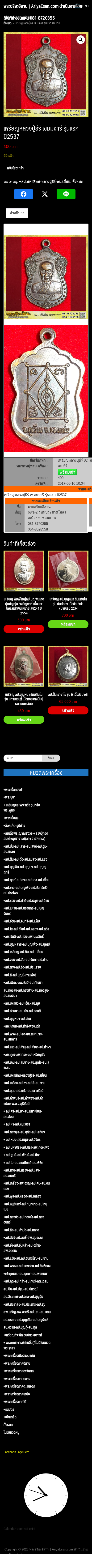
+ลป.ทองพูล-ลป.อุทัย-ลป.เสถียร (24, 1132)
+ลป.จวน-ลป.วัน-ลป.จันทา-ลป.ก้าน (26, 959)
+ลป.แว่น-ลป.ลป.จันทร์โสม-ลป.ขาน (26, 1258)
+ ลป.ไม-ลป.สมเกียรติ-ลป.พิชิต (23, 1162)
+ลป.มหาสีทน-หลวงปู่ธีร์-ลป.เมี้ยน (44, 181)
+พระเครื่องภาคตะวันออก (19, 1386)
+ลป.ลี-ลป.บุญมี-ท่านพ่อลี (20, 975)
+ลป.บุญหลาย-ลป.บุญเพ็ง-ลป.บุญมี (27, 944)
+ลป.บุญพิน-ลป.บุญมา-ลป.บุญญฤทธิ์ (25, 869)
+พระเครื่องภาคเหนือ (17, 1394)
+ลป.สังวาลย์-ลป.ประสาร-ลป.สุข (24, 1304)
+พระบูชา (9, 797)
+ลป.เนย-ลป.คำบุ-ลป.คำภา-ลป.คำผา (27, 1047)
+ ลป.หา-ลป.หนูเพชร (17, 1124)
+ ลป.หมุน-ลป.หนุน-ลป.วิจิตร (22, 1139)
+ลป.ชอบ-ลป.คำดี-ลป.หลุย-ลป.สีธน (26, 900)
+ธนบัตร (9, 1409)
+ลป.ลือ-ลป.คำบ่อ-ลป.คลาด (21, 1230)
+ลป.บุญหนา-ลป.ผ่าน (17, 1018)
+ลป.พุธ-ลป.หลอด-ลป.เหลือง (22, 1196)
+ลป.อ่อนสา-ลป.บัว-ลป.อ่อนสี (22, 1011)
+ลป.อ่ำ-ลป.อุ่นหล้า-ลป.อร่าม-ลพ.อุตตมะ (22, 1248)
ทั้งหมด (77, 181)
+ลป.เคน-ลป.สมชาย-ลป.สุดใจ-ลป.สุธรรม (26, 1065)
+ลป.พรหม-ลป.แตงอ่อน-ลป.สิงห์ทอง (27, 1266)
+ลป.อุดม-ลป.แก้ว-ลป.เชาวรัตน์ (23, 1090)
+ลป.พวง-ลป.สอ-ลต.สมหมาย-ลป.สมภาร (23, 1036)
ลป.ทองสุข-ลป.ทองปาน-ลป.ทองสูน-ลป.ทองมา (26, 993)
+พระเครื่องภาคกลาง (17, 1378)
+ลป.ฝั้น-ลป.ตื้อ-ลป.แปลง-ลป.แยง (25, 859)
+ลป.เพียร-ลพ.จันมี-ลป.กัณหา (23, 982)
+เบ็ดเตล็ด (10, 1417)
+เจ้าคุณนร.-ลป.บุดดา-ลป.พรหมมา (26, 1273)
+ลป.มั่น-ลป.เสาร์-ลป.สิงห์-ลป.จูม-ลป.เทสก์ (25, 849)
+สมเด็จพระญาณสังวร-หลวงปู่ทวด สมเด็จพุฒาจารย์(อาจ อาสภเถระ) (26, 836)
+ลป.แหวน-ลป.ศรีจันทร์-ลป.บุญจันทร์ (24, 910)
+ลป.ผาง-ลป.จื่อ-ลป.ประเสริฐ (22, 967)
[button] (80, 39)
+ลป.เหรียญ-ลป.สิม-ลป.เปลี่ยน (23, 952)
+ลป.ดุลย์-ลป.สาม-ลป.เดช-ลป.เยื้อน (26, 880)
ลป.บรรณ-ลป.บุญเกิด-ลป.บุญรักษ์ (26, 1319)
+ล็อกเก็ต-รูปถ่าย (14, 825)
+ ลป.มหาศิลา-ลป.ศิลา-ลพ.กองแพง (26, 1147)
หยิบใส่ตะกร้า (15, 168)
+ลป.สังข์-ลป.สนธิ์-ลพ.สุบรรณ (23, 1237)
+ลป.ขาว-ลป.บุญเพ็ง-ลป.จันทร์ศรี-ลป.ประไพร (26, 890)
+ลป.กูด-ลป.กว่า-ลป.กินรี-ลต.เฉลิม (26, 1281)
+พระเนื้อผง (11, 818)
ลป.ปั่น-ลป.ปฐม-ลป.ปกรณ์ (21, 1289)
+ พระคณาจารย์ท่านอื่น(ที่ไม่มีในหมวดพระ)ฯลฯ (27, 1345)
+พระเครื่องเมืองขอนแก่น (19, 1355)
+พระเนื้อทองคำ (13, 789)
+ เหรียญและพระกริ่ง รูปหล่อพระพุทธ (22, 807)
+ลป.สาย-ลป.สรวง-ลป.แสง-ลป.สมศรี (22, 1173)
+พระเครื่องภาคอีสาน (17, 1363)
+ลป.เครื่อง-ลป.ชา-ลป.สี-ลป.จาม (24, 1083)
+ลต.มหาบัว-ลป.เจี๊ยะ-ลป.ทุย (22, 1003)
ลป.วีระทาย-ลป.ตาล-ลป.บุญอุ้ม (23, 1296)
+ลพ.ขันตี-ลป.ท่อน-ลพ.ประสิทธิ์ (24, 936)
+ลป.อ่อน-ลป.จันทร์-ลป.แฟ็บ (22, 921)
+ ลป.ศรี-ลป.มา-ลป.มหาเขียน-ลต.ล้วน (23, 1113)
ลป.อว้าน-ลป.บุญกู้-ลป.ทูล (20, 1327)
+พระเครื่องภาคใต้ (15, 1401)
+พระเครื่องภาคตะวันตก (19, 1371)
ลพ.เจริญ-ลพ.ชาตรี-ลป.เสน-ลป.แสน (27, 1312)
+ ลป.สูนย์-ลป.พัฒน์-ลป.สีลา (22, 1155)
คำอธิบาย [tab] (17, 213)
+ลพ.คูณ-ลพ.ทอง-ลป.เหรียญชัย (24, 1054)
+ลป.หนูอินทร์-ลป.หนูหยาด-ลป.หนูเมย (25, 1206)
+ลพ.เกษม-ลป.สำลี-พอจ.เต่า (22, 1026)
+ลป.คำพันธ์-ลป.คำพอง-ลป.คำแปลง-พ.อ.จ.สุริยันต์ (23, 1100)
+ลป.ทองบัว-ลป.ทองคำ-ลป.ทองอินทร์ (24, 1219)
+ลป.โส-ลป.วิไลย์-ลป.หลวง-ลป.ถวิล (26, 929)
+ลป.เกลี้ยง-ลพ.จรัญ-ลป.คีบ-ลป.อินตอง (27, 1185)
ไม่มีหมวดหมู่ (11, 1432)
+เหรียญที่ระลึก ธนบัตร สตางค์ (23, 1335)
